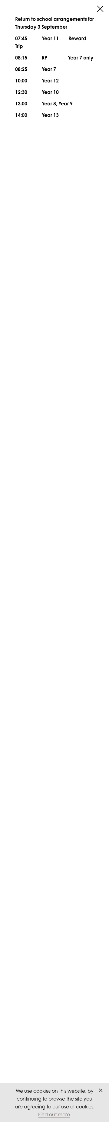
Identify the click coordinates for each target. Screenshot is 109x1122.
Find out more (54, 1114)
